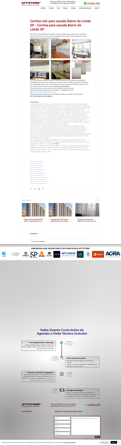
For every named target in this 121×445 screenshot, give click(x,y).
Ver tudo (97, 200)
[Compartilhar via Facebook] (31, 189)
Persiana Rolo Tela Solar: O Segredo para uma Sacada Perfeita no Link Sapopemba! (60, 220)
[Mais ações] (90, 17)
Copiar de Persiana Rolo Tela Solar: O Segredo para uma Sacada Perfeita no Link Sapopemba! (33, 220)
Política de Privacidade (70, 442)
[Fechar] (119, 442)
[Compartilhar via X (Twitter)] (35, 189)
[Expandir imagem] (39, 48)
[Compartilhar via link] (43, 189)
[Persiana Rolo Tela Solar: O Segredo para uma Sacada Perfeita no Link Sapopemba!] (60, 209)
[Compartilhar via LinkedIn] (39, 189)
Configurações (104, 442)
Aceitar (114, 442)
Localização (27, 411)
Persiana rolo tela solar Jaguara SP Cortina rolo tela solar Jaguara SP (86, 220)
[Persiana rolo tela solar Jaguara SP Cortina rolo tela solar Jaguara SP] (87, 209)
